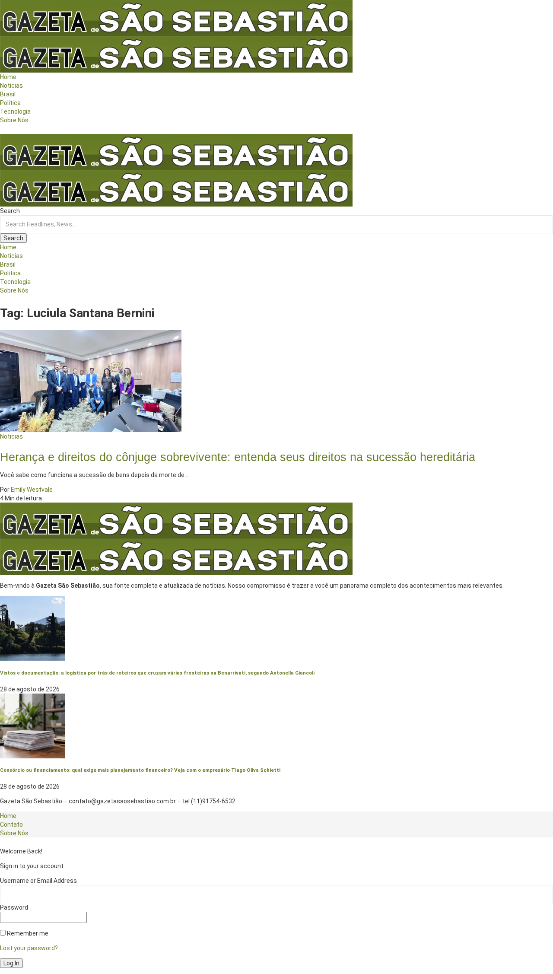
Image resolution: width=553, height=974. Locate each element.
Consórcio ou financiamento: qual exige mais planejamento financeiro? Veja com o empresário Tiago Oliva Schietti (140, 770)
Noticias (11, 436)
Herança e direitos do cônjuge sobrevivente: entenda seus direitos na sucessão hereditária (237, 457)
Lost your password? (29, 948)
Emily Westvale (32, 489)
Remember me (27, 933)
